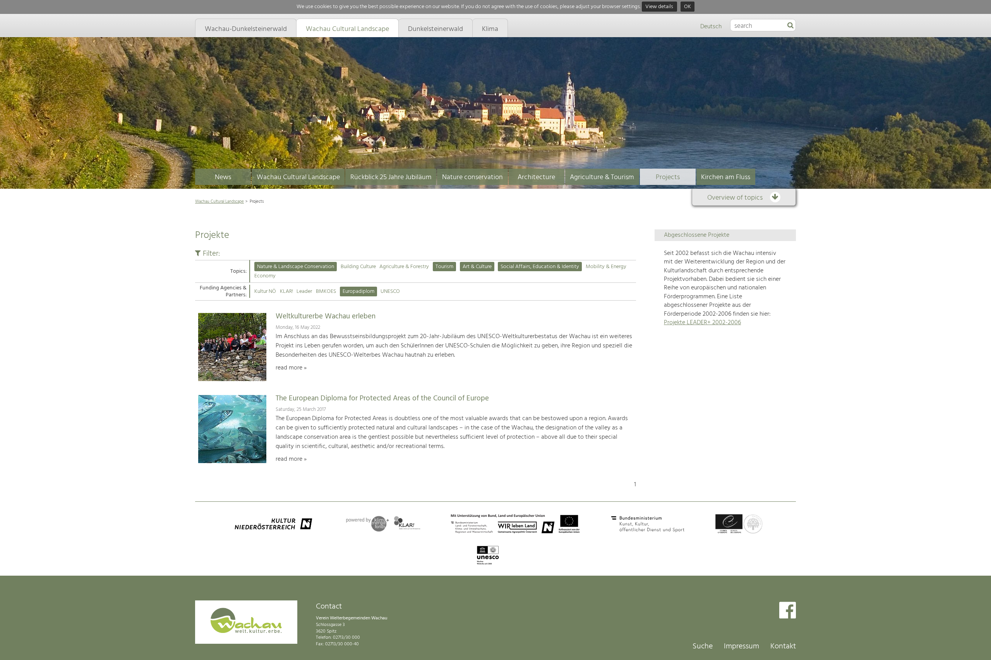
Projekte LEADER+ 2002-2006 (702, 323)
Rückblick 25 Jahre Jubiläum (391, 177)
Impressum (741, 646)
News (223, 177)
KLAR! (286, 291)
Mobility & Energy (606, 266)
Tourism (444, 266)
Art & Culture (477, 266)
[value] (790, 26)
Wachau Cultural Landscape (298, 177)
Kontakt (783, 646)
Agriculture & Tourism (602, 177)
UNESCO (390, 291)
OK (687, 6)
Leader (304, 291)
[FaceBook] (787, 611)
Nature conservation (472, 177)
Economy (265, 276)
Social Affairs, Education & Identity (540, 266)
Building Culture (358, 266)
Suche (703, 646)
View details (659, 6)
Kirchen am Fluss (725, 177)
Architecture (536, 177)
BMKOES (326, 291)
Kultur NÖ (265, 291)
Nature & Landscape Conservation (295, 266)
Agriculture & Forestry (404, 266)
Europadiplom (358, 291)
